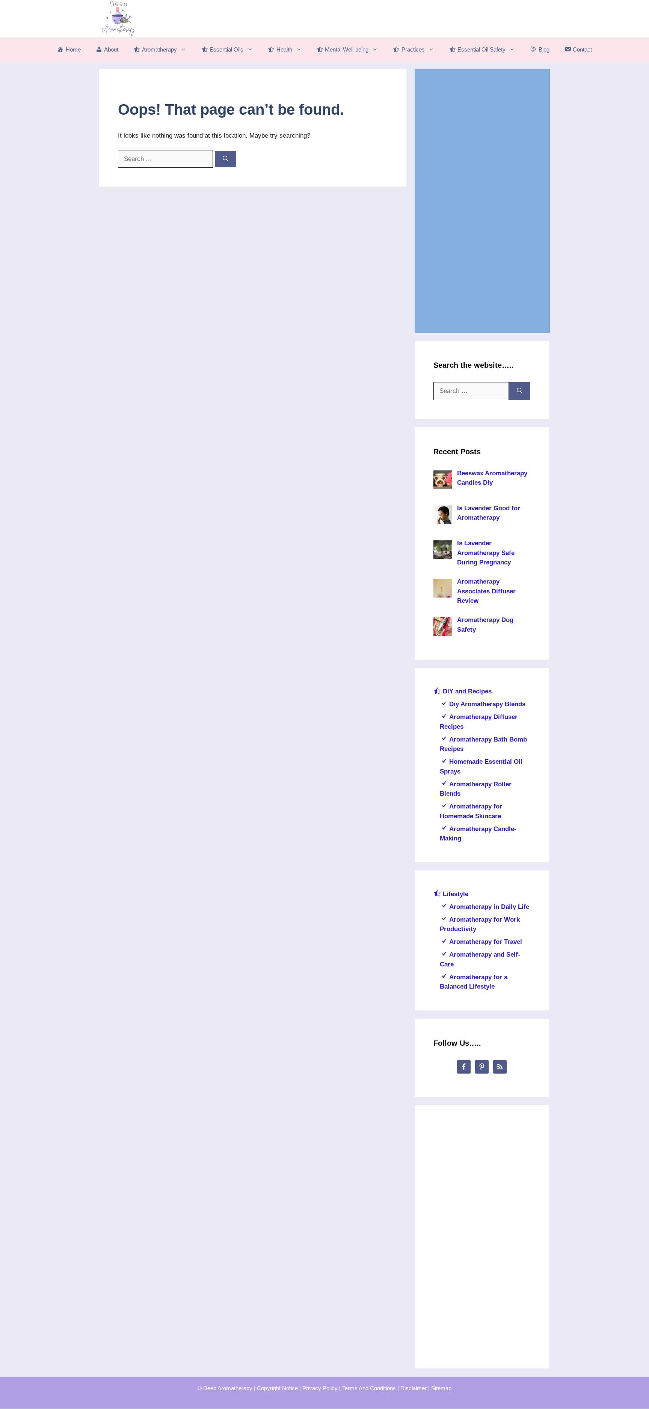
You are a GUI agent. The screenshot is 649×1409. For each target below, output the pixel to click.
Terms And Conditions (369, 1388)
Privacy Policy (320, 1388)
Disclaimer (413, 1388)
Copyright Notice (277, 1388)
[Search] (225, 159)
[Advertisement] (481, 201)
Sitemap (441, 1388)
